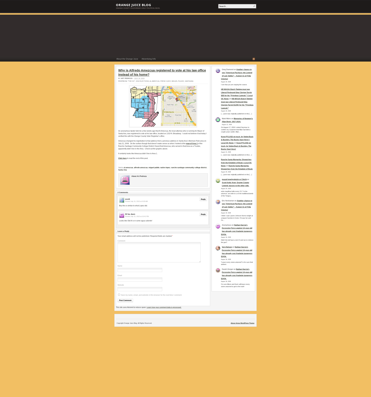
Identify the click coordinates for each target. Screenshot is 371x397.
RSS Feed (254, 59)
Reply (203, 199)
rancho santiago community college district (189, 168)
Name (120, 266)
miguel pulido (178, 81)
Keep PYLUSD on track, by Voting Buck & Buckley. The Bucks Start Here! (236, 146)
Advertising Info (149, 59)
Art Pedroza (126, 78)
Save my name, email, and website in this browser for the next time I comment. (151, 295)
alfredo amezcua (141, 168)
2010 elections (142, 81)
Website (121, 285)
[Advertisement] (185, 35)
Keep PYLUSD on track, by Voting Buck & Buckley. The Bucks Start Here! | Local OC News (237, 140)
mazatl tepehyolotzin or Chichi (234, 179)
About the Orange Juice (127, 59)
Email (120, 275)
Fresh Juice (165, 81)
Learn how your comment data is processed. (164, 307)
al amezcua (154, 81)
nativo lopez (165, 168)
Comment (121, 241)
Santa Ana (189, 81)
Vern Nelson (227, 247)
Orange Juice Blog (133, 5)
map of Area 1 (192, 144)
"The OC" (131, 81)
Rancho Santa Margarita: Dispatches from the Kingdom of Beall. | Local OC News (236, 163)
